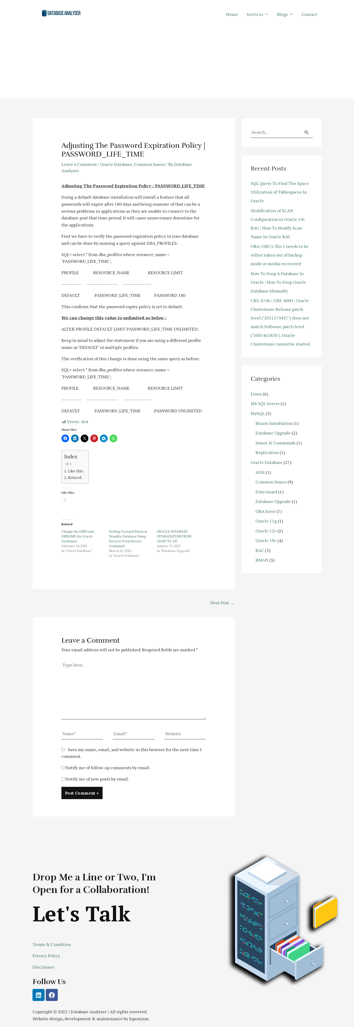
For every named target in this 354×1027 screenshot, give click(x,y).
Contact (309, 14)
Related (74, 477)
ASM (260, 472)
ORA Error (265, 511)
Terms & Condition (52, 944)
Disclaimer (43, 967)
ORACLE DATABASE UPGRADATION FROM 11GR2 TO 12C (174, 536)
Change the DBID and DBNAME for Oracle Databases (77, 536)
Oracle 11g (266, 521)
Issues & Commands (275, 443)
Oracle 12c (266, 531)
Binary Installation (274, 423)
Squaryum (139, 1018)
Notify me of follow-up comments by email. (108, 767)
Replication (267, 452)
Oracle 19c (266, 540)
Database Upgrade (273, 433)
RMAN (262, 560)
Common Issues (149, 164)
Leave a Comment (79, 164)
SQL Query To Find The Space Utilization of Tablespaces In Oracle (280, 192)
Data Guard (266, 492)
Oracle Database (116, 164)
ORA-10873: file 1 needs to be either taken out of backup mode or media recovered (279, 254)
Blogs (282, 14)
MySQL (258, 413)
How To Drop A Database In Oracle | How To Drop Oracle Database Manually (278, 282)
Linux (256, 394)
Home (232, 14)
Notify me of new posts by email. (97, 779)
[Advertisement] (177, 64)
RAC (260, 550)
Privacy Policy (46, 956)
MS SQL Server (265, 403)
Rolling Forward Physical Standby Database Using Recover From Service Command (128, 538)
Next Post (222, 602)
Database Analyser (89, 1011)
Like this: (76, 471)
